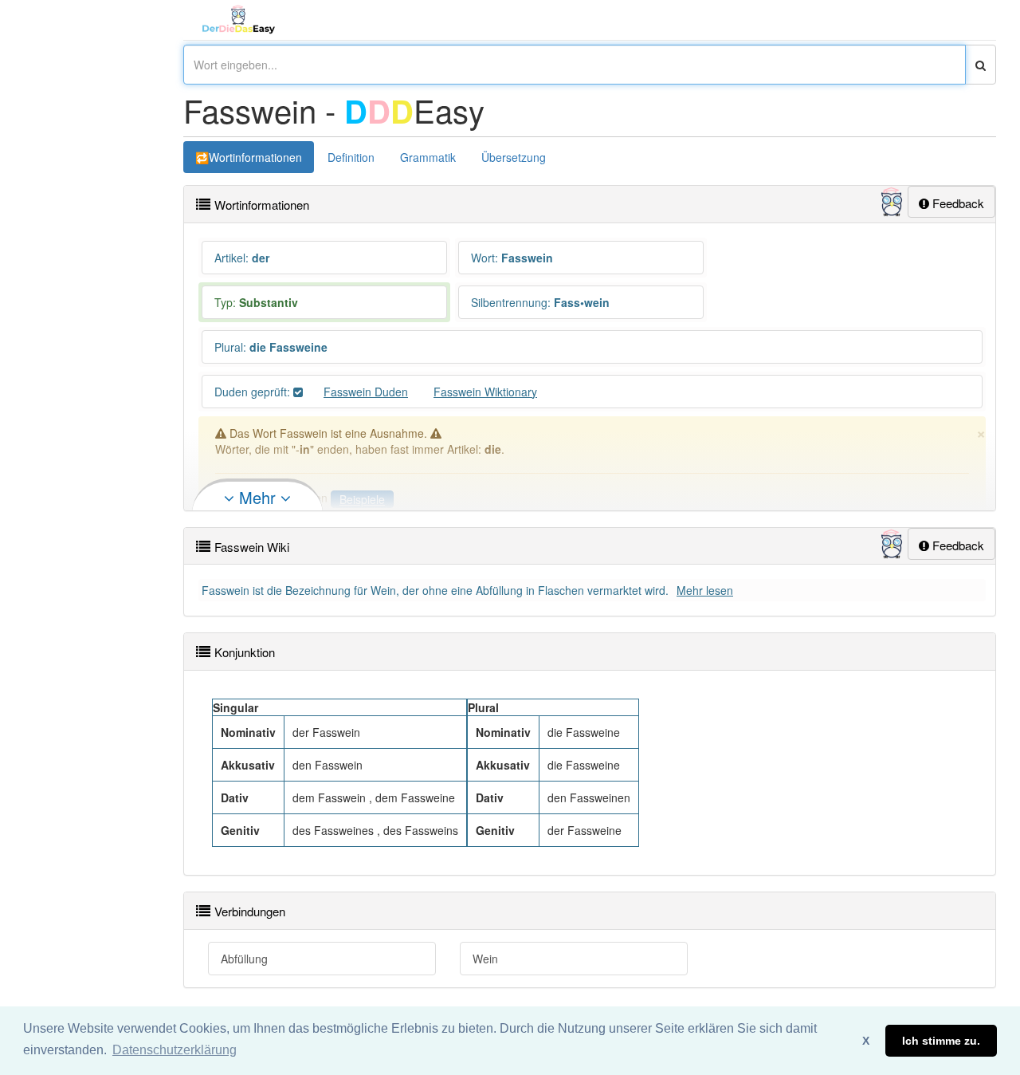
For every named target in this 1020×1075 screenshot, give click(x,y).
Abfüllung (244, 959)
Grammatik (428, 157)
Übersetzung (513, 157)
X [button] (865, 1040)
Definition (351, 157)
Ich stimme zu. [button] (941, 1040)
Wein (485, 959)
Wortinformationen (255, 157)
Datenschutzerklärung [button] (174, 1050)
